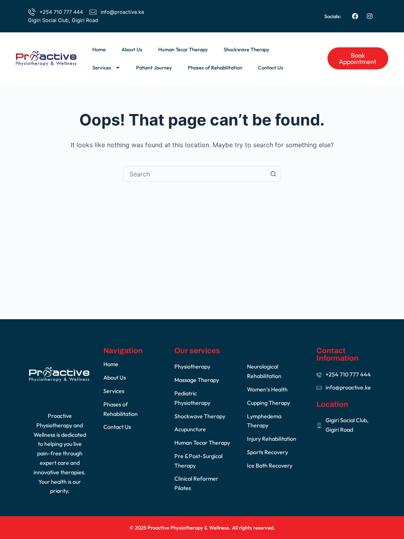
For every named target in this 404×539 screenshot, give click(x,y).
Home (99, 49)
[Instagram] (369, 16)
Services (101, 67)
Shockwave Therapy (246, 49)
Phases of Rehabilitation (215, 67)
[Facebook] (355, 16)
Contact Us (270, 67)
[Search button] (273, 174)
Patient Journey (154, 67)
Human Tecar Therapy (183, 49)
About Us (132, 49)
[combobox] (194, 174)
